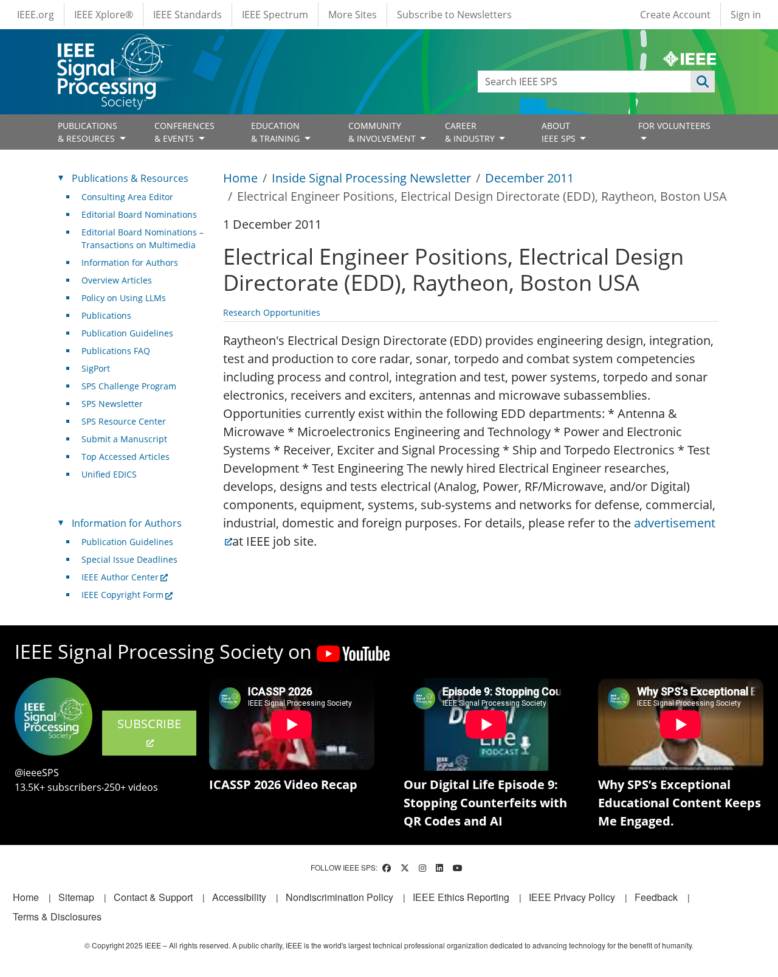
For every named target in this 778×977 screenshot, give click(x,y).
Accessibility (239, 897)
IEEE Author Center (120, 577)
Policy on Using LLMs (123, 298)
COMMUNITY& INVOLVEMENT (383, 132)
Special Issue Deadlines (129, 559)
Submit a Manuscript (124, 439)
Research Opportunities (271, 312)
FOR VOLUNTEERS (674, 125)
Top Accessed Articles (125, 456)
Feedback (656, 897)
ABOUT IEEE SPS (560, 132)
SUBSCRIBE (149, 723)
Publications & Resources (130, 178)
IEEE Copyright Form (122, 594)
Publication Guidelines (127, 333)
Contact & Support (153, 897)
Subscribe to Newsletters (454, 14)
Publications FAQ (115, 350)
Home (240, 178)
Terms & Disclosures (57, 916)
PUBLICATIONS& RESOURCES (87, 132)
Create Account (675, 14)
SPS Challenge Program (128, 386)
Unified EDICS (109, 474)
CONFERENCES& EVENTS (184, 132)
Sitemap (76, 897)
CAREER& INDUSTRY (471, 132)
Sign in (746, 14)
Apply (702, 81)
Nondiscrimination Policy (339, 897)
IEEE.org (35, 14)
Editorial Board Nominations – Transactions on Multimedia (142, 238)
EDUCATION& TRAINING (276, 132)
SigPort (95, 368)
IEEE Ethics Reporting (461, 897)
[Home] (113, 45)
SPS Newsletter (112, 403)
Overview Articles (116, 280)
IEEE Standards (187, 14)
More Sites (352, 14)
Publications (106, 315)
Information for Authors (129, 262)
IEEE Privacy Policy (572, 897)
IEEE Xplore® (103, 14)
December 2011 (529, 178)
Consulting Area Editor (127, 197)
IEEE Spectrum (275, 14)
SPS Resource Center (123, 421)
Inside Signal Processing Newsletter (371, 178)
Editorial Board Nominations (139, 214)
